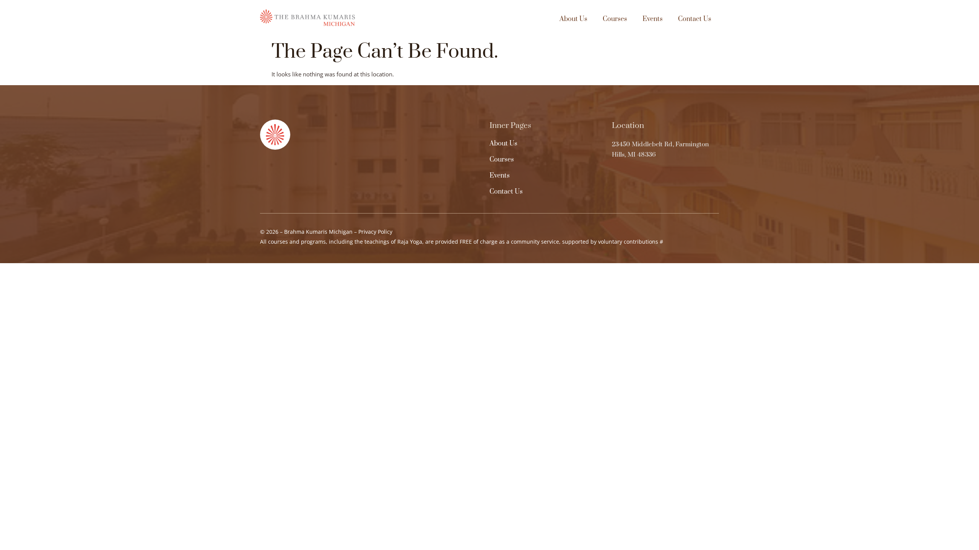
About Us (573, 19)
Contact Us (694, 19)
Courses (615, 19)
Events (652, 19)
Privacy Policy (375, 231)
